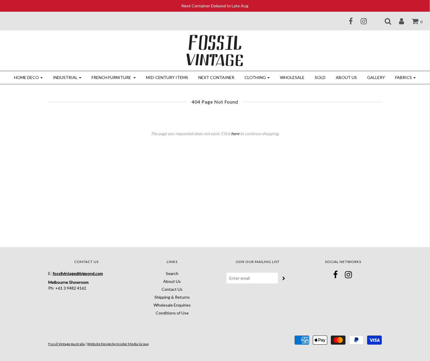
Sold (320, 77)
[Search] (384, 21)
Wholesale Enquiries (172, 304)
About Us (346, 77)
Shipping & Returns (172, 297)
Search (172, 273)
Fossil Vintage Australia (66, 344)
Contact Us (172, 289)
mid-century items (167, 77)
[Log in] (398, 21)
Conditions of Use (172, 312)
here (235, 133)
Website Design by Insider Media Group (118, 344)
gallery (376, 77)
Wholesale (292, 77)
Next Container (216, 77)
